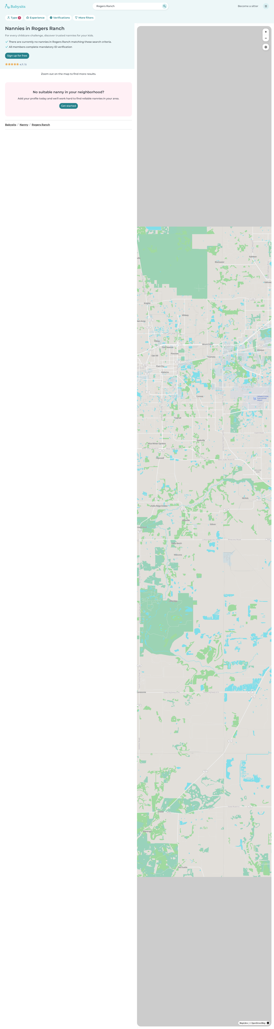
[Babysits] (15, 6)
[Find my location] (266, 47)
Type (15, 17)
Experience (37, 17)
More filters (85, 17)
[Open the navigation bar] (266, 6)
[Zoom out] (266, 38)
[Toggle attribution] (268, 1023)
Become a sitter (248, 6)
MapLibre (244, 1023)
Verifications (61, 17)
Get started (68, 105)
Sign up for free (17, 55)
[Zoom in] (266, 32)
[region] (204, 526)
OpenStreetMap (258, 1023)
